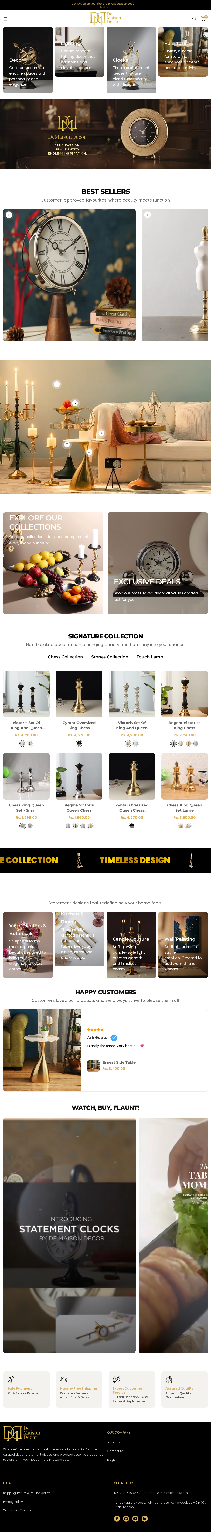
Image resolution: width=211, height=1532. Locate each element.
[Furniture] (183, 52)
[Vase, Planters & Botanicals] (28, 945)
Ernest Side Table (119, 1062)
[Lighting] (79, 52)
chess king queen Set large (184, 808)
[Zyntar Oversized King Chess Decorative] (79, 694)
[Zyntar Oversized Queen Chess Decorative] (132, 776)
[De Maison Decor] (105, 18)
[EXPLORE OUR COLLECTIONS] (53, 563)
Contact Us (115, 1451)
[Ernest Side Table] (93, 1066)
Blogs (111, 1460)
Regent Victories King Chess (185, 725)
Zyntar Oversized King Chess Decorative (79, 726)
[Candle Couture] (131, 945)
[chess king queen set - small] (26, 776)
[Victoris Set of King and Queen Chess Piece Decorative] (26, 694)
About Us (113, 1442)
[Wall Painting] (183, 945)
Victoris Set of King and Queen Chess (132, 726)
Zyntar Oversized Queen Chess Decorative (131, 808)
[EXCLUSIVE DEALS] (158, 563)
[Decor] (28, 60)
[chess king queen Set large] (184, 776)
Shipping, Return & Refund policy (26, 1493)
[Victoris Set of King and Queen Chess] (132, 694)
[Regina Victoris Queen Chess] (79, 776)
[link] (8, 214)
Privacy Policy (13, 1502)
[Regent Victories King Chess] (184, 694)
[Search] (194, 18)
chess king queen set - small (26, 808)
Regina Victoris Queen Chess (79, 808)
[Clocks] (131, 60)
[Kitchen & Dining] (79, 939)
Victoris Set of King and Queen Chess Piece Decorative (26, 726)
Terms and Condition (18, 1510)
